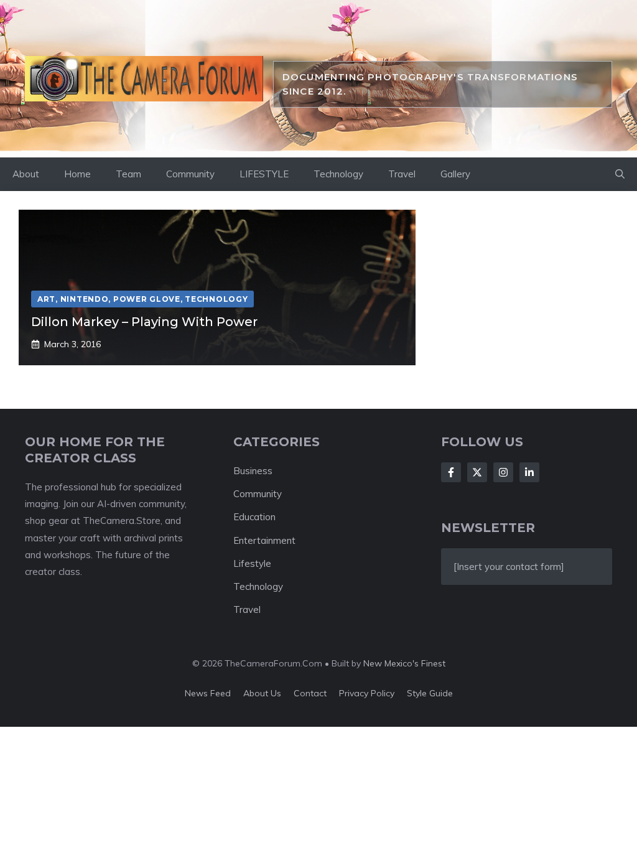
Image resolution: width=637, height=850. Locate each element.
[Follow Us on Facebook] (451, 472)
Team (128, 174)
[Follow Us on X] (477, 472)
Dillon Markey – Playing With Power (144, 321)
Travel (402, 174)
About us (262, 693)
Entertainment (264, 540)
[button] (620, 174)
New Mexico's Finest (404, 663)
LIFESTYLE (264, 174)
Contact (310, 693)
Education (254, 517)
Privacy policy (366, 693)
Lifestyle (252, 563)
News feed (208, 693)
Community (190, 174)
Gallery (455, 174)
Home (77, 174)
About (25, 174)
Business (252, 471)
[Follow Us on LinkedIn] (529, 472)
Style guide (430, 693)
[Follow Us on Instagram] (503, 472)
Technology (338, 174)
